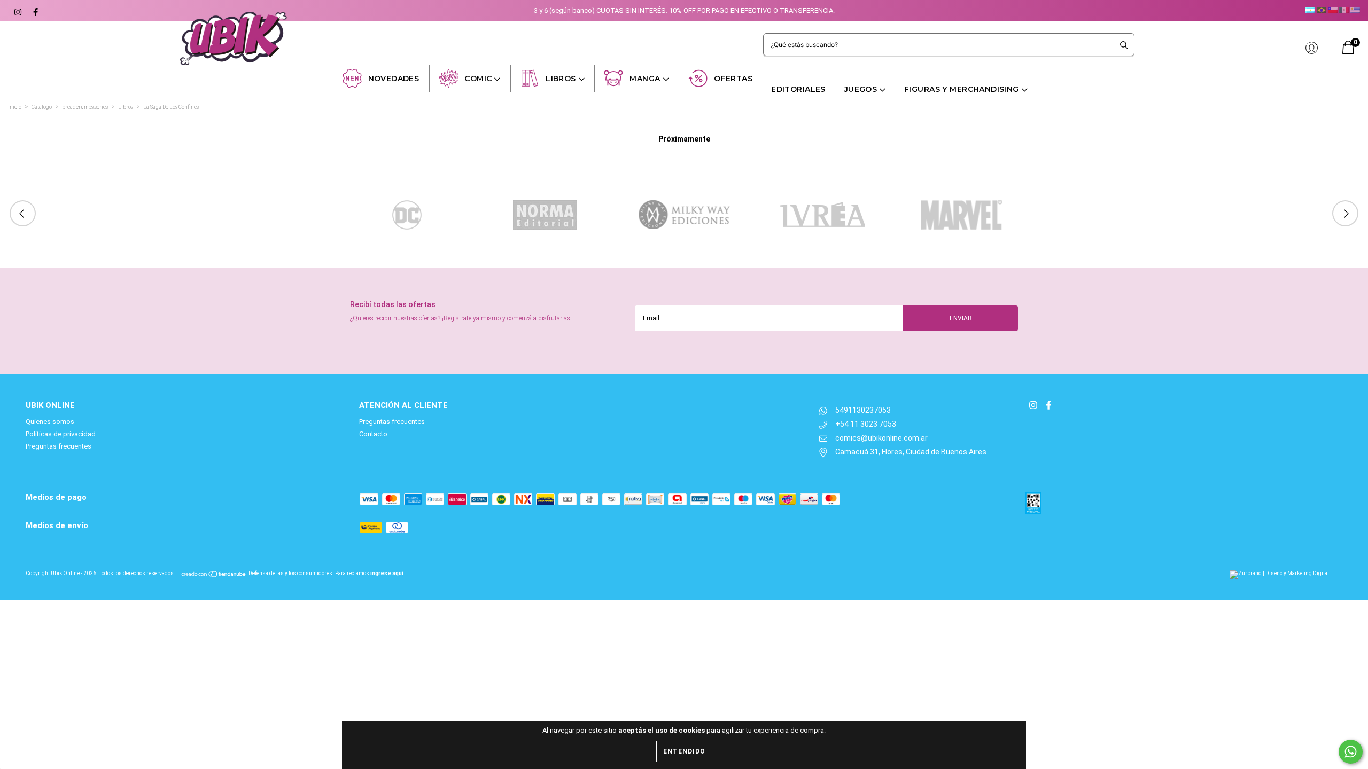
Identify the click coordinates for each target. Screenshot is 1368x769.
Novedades (393, 78)
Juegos (860, 89)
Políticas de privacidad (61, 434)
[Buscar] (1124, 44)
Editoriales (798, 89)
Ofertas (733, 78)
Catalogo (42, 107)
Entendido (684, 751)
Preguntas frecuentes (58, 446)
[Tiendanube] (214, 573)
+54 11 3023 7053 (865, 424)
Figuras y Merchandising (961, 89)
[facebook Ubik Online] (34, 10)
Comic (478, 78)
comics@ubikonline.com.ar (881, 438)
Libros (561, 78)
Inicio (14, 107)
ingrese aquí (386, 573)
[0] (1348, 52)
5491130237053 (863, 410)
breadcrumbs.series (85, 107)
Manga (644, 78)
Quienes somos (50, 422)
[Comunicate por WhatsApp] (1351, 752)
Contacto (373, 434)
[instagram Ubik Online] (17, 10)
